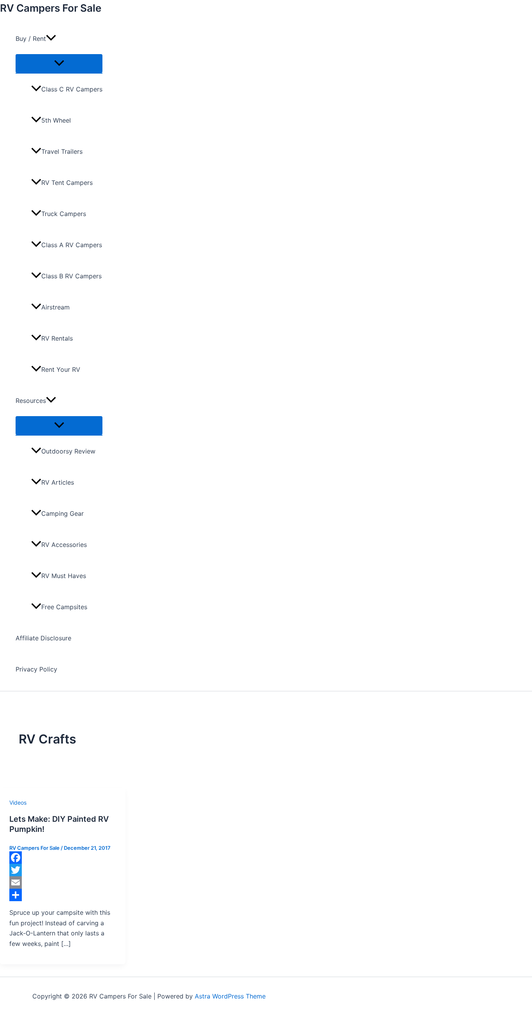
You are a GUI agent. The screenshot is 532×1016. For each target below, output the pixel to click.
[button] (51, 38)
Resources (31, 400)
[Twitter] (62, 870)
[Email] (62, 882)
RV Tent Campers (67, 182)
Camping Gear (62, 513)
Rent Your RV (60, 369)
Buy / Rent (31, 38)
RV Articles (57, 482)
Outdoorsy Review (68, 451)
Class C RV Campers (71, 89)
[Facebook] (62, 857)
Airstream (55, 307)
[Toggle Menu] (59, 63)
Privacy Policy (36, 669)
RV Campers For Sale (50, 8)
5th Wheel (56, 120)
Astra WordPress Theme (230, 996)
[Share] (62, 895)
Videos (17, 802)
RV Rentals (57, 338)
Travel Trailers (62, 151)
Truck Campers (63, 214)
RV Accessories (64, 544)
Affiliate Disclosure (43, 638)
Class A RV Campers (71, 245)
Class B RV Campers (71, 276)
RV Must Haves (63, 576)
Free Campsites (64, 607)
